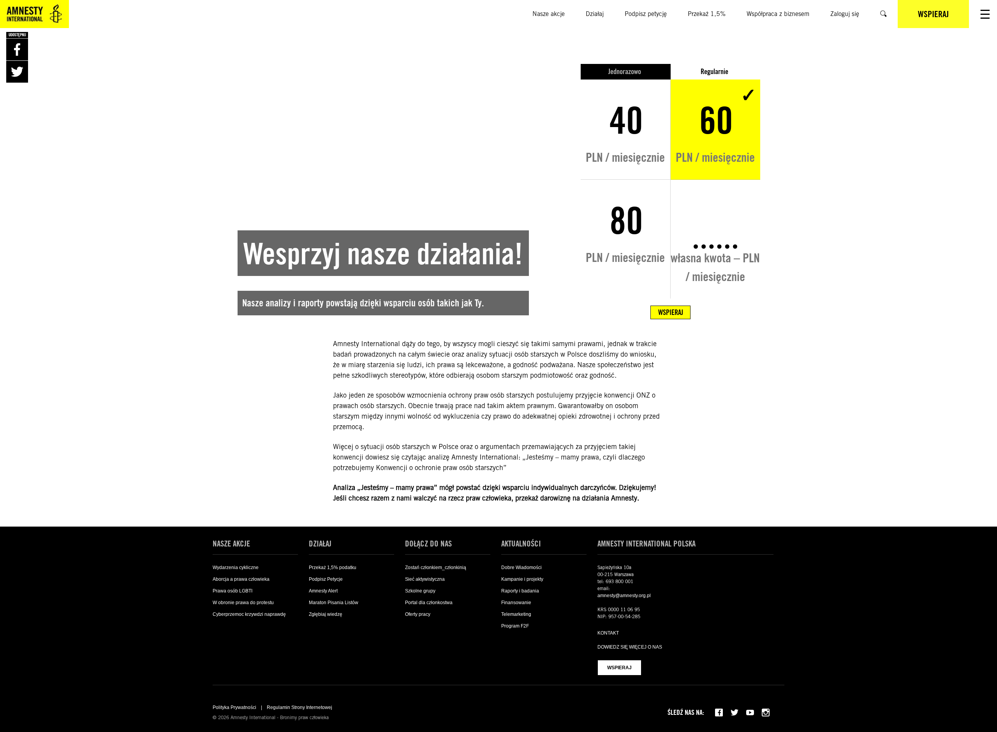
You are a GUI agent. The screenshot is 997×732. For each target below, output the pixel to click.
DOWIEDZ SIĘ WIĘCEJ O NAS (629, 647)
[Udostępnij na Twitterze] (17, 72)
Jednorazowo (625, 71)
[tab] (625, 72)
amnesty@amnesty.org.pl (624, 595)
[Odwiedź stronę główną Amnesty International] (34, 14)
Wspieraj (619, 667)
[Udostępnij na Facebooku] (17, 49)
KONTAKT (608, 633)
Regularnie (715, 71)
